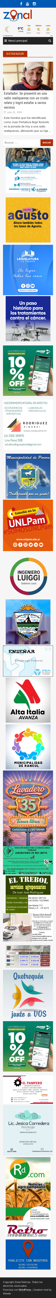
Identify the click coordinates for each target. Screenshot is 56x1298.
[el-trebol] (28, 894)
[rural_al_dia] (28, 1188)
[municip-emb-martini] (28, 621)
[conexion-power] (28, 1229)
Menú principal (17, 40)
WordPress (25, 1289)
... (50, 130)
